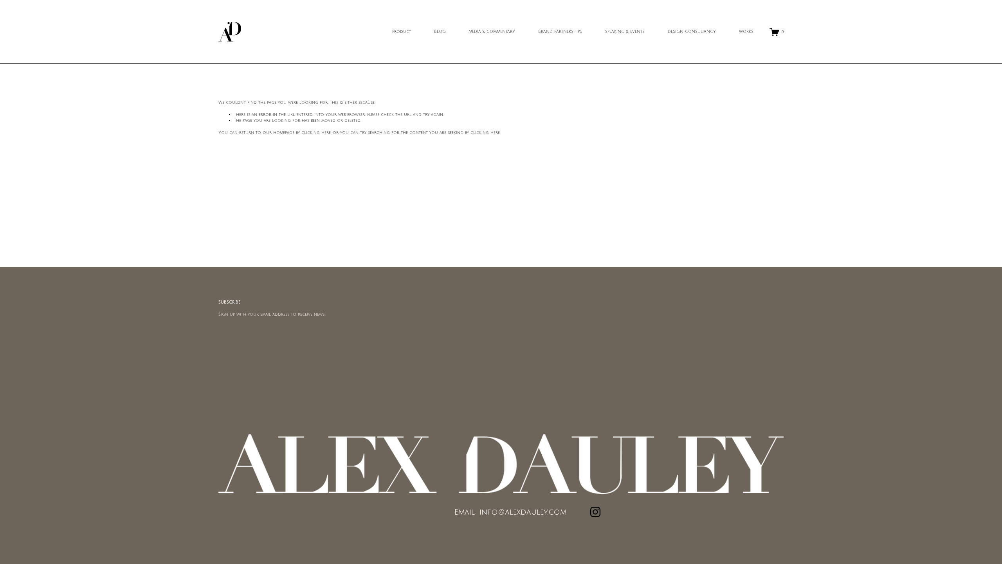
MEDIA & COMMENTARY (492, 31)
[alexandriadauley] (595, 511)
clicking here (316, 132)
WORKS (746, 31)
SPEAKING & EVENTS (625, 31)
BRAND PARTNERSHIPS (560, 31)
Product (401, 31)
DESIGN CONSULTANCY (692, 31)
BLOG (440, 31)
